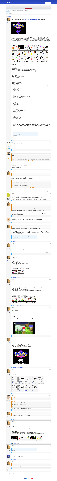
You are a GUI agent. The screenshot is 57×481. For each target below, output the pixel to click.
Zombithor (8, 222)
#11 (50, 279)
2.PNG (26, 382)
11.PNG (32, 390)
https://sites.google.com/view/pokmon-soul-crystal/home (31, 19)
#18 (50, 445)
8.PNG (19, 390)
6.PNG (12, 390)
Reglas (14, 0)
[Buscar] (44, 1)
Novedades (7, 0)
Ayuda (12, 0)
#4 (50, 171)
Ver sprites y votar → (28, 8)
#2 (50, 142)
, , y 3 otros (18, 305)
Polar (8, 146)
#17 (50, 421)
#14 (50, 369)
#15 (50, 395)
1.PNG (12, 382)
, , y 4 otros (18, 140)
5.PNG (39, 382)
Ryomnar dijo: (13, 154)
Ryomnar (7, 13)
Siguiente (9, 16)
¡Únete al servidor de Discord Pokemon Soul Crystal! (18, 235)
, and (17, 277)
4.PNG (32, 382)
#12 (50, 307)
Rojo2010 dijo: (13, 463)
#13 (50, 338)
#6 (50, 202)
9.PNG (26, 390)
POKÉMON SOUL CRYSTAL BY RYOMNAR (17, 448)
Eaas (8, 156)
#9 (50, 243)
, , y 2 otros (17, 443)
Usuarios (10, 0)
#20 (50, 461)
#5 (50, 193)
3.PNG (19, 382)
